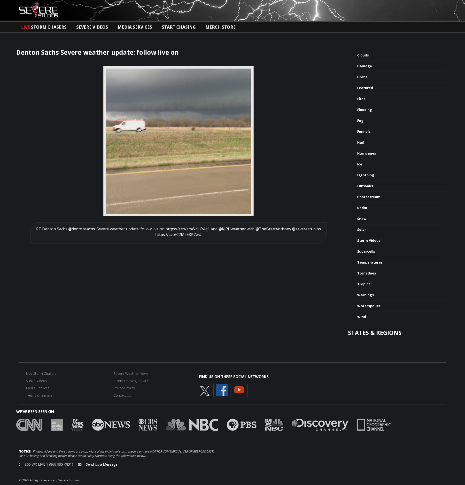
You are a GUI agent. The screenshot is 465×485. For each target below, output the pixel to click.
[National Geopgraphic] (374, 424)
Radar (362, 207)
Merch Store (220, 27)
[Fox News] (77, 424)
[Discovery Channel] (320, 424)
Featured (365, 88)
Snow (361, 218)
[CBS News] (148, 424)
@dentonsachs (81, 229)
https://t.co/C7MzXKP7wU (178, 234)
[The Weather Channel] (57, 424)
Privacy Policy (124, 388)
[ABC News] (111, 424)
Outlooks (365, 186)
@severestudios (306, 229)
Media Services (135, 27)
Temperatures (370, 262)
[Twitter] (205, 390)
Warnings (365, 295)
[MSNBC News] (274, 424)
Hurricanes (366, 153)
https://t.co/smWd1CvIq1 (187, 229)
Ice (359, 164)
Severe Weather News (131, 373)
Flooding (364, 109)
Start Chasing (179, 27)
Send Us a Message (101, 464)
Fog (360, 120)
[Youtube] (239, 389)
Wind (361, 316)
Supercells (366, 251)
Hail (360, 142)
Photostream (368, 197)
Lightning (365, 175)
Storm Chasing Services (132, 380)
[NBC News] (192, 424)
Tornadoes (366, 273)
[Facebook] (222, 389)
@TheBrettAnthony (273, 229)
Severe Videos (92, 27)
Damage (364, 66)
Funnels (364, 131)
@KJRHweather (232, 229)
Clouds (363, 55)
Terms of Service (39, 395)
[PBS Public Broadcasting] (241, 424)
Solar (361, 229)
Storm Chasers (44, 27)
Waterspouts (368, 306)
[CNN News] (29, 424)
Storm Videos (368, 240)
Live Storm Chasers (41, 373)
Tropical (364, 284)
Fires (361, 98)
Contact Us (122, 395)
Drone (362, 77)
